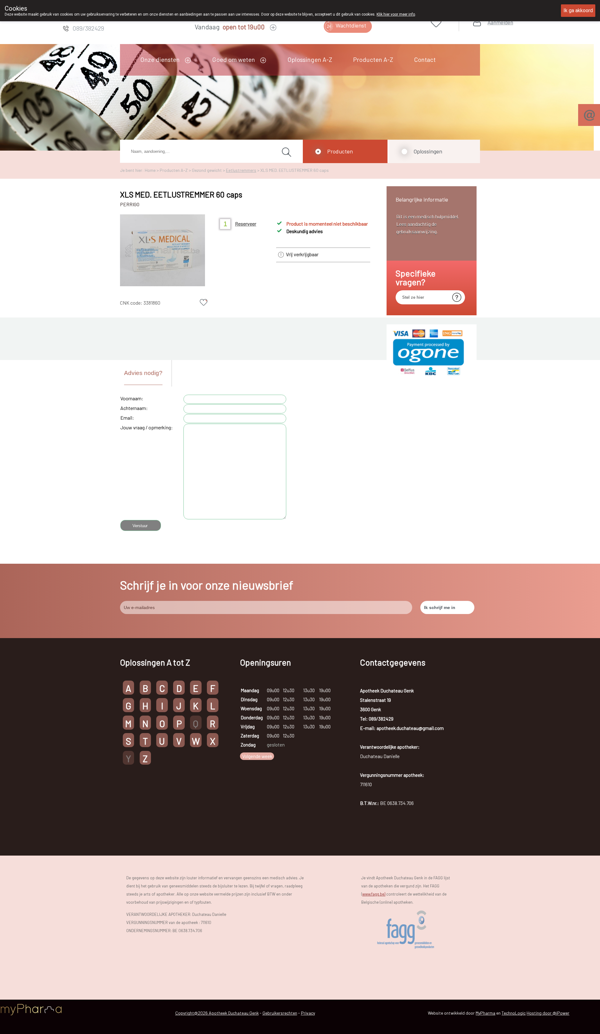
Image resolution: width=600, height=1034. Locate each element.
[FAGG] (414, 929)
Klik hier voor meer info (396, 14)
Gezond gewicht (207, 170)
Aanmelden (500, 22)
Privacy (308, 1013)
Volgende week (257, 756)
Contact (425, 59)
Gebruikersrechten (279, 1013)
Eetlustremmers (241, 170)
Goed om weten (233, 59)
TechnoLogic (514, 1013)
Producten (340, 151)
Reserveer (245, 224)
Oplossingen (427, 151)
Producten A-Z (373, 59)
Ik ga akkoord (578, 10)
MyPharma (485, 1013)
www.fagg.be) (373, 894)
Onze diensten (160, 59)
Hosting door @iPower (548, 1013)
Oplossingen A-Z (310, 59)
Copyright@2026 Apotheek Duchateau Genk (217, 1013)
